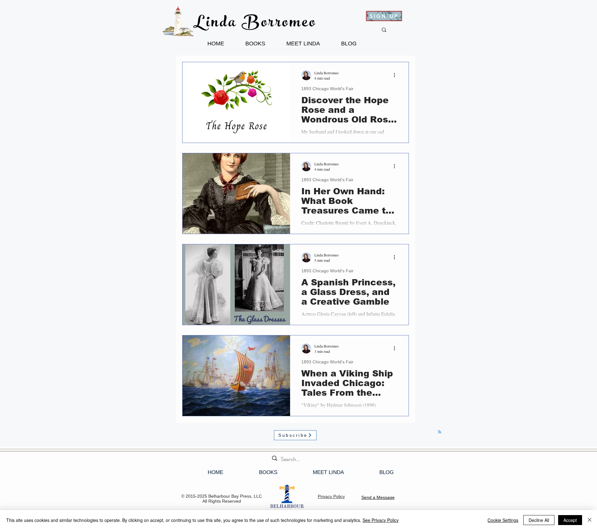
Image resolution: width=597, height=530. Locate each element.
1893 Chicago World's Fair (327, 88)
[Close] (589, 520)
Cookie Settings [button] (503, 520)
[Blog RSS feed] (439, 432)
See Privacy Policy (381, 520)
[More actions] (396, 75)
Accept (570, 520)
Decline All (539, 520)
